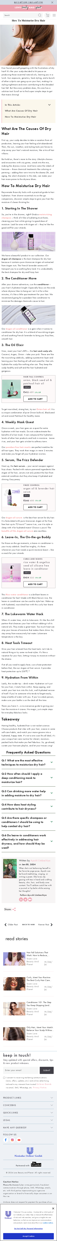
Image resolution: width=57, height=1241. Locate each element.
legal (6, 1120)
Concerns (9, 1105)
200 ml (27, 387)
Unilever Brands (43, 1084)
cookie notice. (48, 1223)
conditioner (43, 284)
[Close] (53, 1208)
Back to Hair (28, 924)
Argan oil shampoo (11, 258)
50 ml (27, 496)
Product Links (12, 1097)
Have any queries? (15, 1127)
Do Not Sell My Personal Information (28, 1228)
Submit (46, 1070)
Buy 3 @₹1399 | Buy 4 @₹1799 (28, 2)
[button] (47, 15)
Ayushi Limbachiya (40, 860)
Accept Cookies (29, 1236)
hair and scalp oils (43, 351)
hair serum (19, 466)
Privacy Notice (40, 1087)
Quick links (10, 1112)
